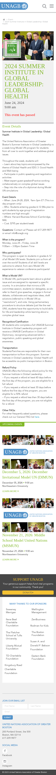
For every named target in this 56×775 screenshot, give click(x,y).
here (37, 417)
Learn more (9, 491)
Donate (28, 593)
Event (10, 20)
